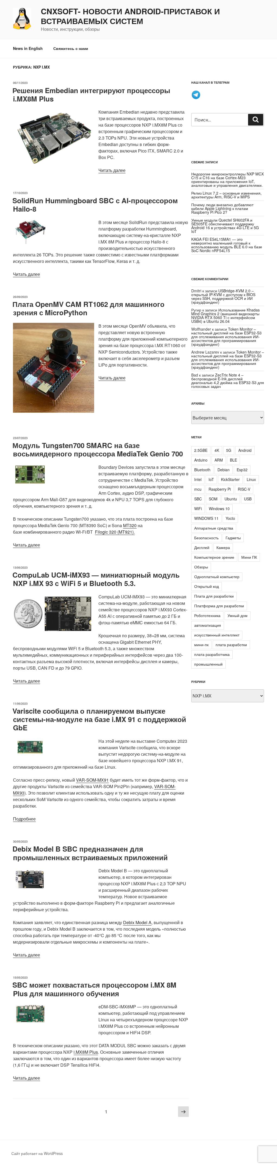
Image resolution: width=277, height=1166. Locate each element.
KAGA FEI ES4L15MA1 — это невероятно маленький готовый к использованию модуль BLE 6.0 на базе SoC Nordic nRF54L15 (226, 244)
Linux (251, 479)
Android (245, 450)
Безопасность (206, 537)
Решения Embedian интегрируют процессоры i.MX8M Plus (91, 94)
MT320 (130, 525)
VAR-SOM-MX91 (92, 780)
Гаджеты (233, 537)
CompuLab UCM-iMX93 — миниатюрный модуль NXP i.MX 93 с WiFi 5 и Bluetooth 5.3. (96, 579)
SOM (213, 498)
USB (248, 498)
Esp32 (242, 469)
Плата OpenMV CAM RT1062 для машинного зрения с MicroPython (88, 308)
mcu (198, 489)
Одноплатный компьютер (216, 576)
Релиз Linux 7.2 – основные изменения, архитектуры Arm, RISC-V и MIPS (226, 194)
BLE (233, 460)
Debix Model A (137, 922)
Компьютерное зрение (214, 557)
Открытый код (206, 586)
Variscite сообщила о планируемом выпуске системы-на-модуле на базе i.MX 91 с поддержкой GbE (99, 719)
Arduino (200, 460)
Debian (223, 469)
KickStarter (230, 479)
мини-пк (201, 644)
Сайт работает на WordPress (37, 1153)
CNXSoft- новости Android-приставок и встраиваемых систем (130, 16)
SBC (198, 498)
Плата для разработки (214, 596)
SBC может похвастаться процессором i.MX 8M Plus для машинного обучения (94, 989)
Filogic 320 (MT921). (115, 532)
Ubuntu (231, 498)
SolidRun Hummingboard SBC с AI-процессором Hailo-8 (95, 204)
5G (228, 450)
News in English (28, 48)
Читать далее (112, 170)
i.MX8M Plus (86, 1052)
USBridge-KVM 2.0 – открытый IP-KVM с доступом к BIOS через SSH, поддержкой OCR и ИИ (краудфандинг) (223, 296)
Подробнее (24, 819)
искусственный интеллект (216, 635)
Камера (223, 547)
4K (217, 450)
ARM (219, 460)
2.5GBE (200, 450)
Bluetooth (202, 469)
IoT (211, 479)
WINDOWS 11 (206, 518)
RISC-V (244, 489)
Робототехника (207, 615)
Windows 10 (219, 508)
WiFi (198, 508)
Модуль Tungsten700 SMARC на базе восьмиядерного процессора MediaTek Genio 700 (97, 449)
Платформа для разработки (219, 605)
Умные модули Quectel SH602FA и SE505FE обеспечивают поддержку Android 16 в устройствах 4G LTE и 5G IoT (225, 225)
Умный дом (237, 615)
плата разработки (231, 644)
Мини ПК (249, 557)
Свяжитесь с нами (70, 48)
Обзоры (201, 567)
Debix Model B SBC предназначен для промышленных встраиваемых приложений (90, 853)
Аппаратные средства (213, 528)
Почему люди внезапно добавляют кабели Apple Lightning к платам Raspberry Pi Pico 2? (222, 208)
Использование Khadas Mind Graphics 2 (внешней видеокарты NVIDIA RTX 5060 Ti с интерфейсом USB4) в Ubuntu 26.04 (225, 315)
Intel (198, 479)
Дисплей (201, 547)
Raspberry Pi (220, 489)
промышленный (208, 664)
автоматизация (207, 625)
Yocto (230, 518)
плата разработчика (212, 654)
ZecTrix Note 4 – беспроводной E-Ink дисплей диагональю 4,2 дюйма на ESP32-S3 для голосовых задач (227, 380)
